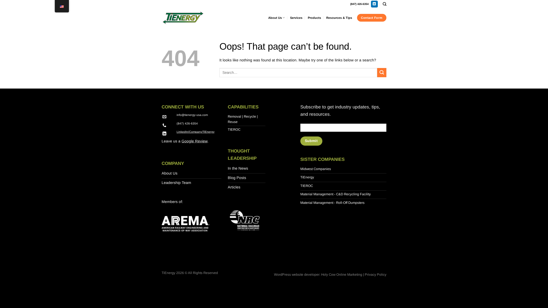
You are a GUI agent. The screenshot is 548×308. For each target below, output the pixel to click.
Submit (311, 141)
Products (314, 17)
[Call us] (164, 125)
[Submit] (381, 72)
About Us (275, 17)
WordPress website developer (296, 274)
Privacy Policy (375, 274)
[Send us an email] (164, 117)
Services (296, 17)
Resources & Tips (339, 17)
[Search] (384, 4)
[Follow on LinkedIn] (374, 4)
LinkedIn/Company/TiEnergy (195, 131)
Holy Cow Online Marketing (341, 274)
